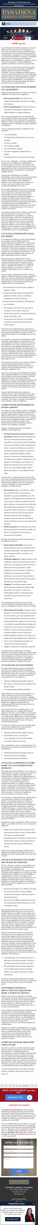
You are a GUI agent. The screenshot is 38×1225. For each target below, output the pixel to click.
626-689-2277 (19, 6)
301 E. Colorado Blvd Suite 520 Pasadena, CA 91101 (19, 1201)
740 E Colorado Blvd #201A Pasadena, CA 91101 (19, 4)
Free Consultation (19, 38)
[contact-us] (19, 1096)
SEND (19, 1171)
